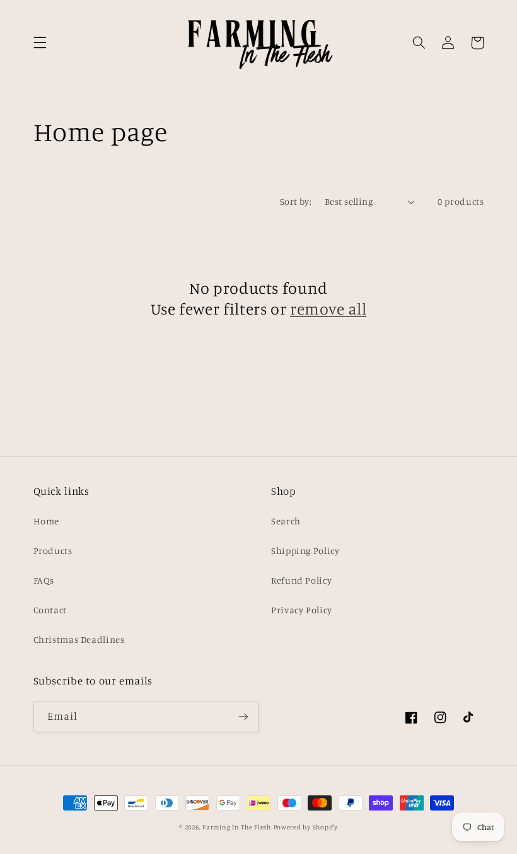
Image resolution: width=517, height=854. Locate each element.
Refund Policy (301, 580)
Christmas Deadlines (79, 639)
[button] (39, 42)
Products (53, 550)
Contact (50, 609)
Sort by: (295, 201)
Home (46, 521)
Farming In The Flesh (236, 827)
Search (286, 521)
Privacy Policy (301, 609)
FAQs (44, 580)
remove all (328, 308)
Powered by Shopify (306, 827)
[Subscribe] (243, 716)
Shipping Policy (305, 550)
